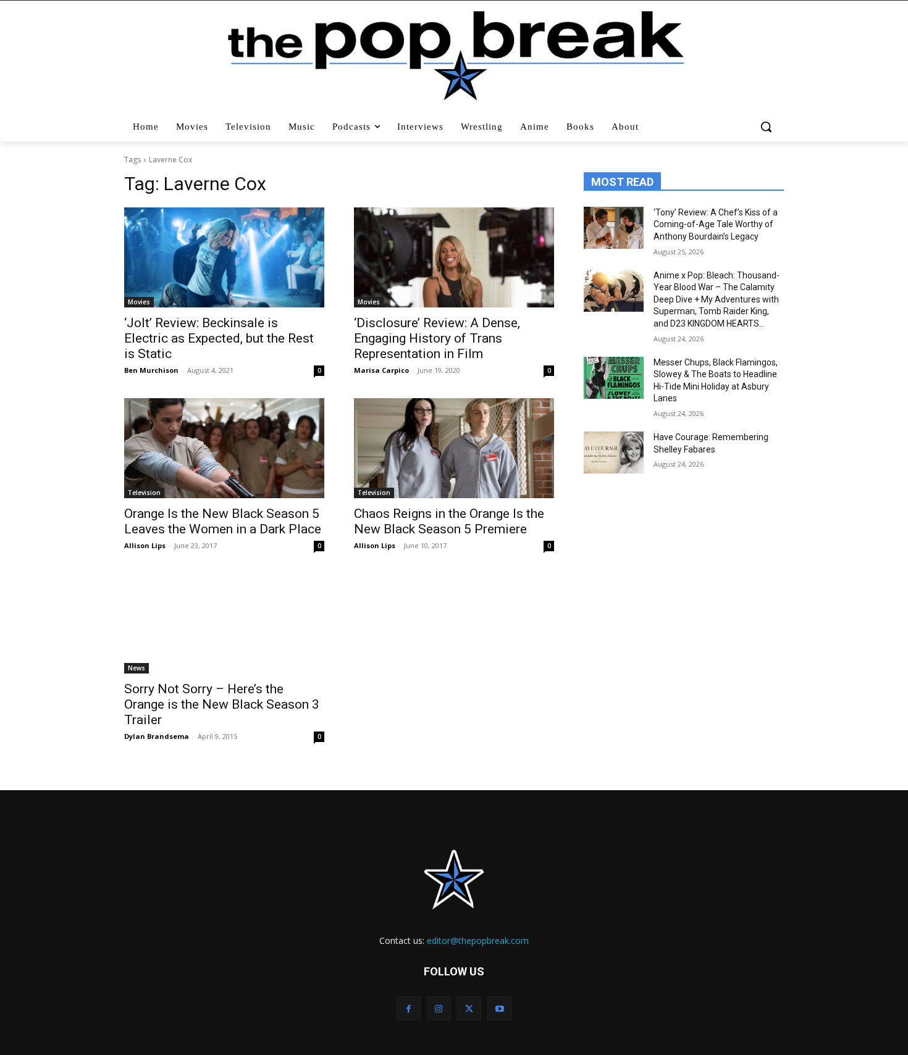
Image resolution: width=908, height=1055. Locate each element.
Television (144, 492)
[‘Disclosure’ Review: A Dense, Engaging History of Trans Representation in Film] (454, 257)
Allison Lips (145, 545)
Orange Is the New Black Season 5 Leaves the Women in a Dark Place (222, 521)
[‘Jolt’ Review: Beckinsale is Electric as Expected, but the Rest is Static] (224, 257)
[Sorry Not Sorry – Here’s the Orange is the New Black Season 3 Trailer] (224, 623)
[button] (767, 126)
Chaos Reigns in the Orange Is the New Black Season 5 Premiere (449, 521)
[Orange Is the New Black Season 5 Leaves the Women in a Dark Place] (224, 448)
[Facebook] (409, 1008)
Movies (139, 302)
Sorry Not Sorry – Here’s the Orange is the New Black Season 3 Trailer (221, 704)
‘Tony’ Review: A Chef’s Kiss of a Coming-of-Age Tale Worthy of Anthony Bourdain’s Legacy (716, 224)
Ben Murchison (151, 370)
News (136, 668)
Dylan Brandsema (156, 736)
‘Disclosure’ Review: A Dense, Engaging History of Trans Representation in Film (437, 338)
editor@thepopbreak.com (478, 940)
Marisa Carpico (381, 370)
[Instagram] (439, 1008)
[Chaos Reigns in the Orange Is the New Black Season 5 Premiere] (454, 448)
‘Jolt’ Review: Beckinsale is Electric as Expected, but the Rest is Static (219, 338)
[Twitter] (469, 1008)
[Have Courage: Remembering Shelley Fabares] (614, 452)
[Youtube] (499, 1008)
